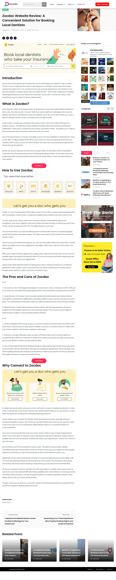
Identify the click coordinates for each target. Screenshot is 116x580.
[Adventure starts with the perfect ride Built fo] (84, 78)
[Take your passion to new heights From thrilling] (101, 70)
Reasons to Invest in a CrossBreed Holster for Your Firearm (101, 160)
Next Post (66, 515)
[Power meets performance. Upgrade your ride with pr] (101, 61)
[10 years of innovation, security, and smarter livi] (110, 96)
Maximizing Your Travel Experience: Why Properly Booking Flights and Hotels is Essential (58, 521)
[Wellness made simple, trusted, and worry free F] (110, 78)
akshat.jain (7, 499)
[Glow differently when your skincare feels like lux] (84, 70)
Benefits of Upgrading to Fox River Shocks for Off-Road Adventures (102, 182)
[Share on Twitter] (7, 38)
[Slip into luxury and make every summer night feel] (101, 96)
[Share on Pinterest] (15, 38)
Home (52, 4)
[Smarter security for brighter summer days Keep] (84, 96)
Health (5, 9)
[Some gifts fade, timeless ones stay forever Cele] (93, 70)
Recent (86, 153)
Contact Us (81, 4)
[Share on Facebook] (3, 38)
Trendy (108, 153)
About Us (71, 4)
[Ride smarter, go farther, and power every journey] (110, 70)
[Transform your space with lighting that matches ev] (93, 61)
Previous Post (13, 515)
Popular (97, 153)
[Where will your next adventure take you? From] (110, 61)
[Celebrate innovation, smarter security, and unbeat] (93, 96)
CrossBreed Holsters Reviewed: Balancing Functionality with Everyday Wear (103, 172)
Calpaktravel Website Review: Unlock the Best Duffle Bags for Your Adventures (20, 521)
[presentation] (108, 108)
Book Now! (39, 165)
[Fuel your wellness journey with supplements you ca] (93, 78)
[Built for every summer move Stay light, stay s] (101, 87)
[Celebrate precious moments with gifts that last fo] (101, 78)
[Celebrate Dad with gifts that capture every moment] (93, 87)
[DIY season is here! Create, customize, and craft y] (84, 61)
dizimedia (97, 164)
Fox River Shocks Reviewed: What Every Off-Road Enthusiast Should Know (103, 193)
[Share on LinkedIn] (11, 38)
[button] (90, 569)
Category (60, 4)
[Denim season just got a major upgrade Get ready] (84, 87)
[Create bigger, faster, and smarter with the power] (110, 87)
